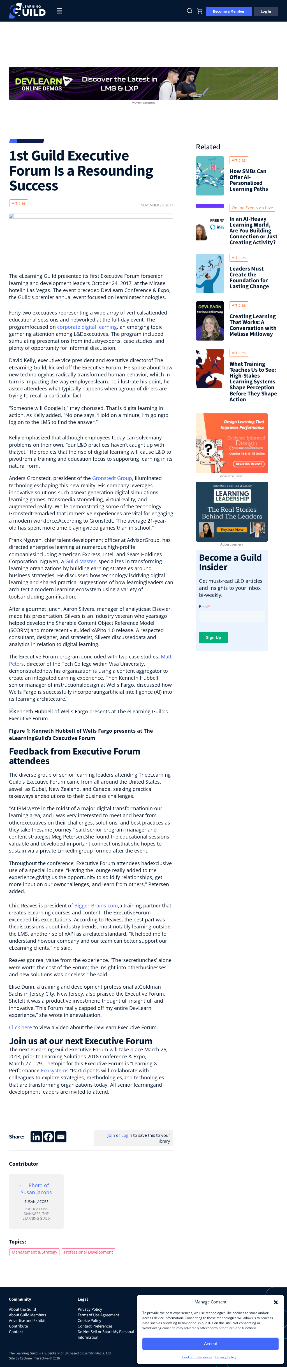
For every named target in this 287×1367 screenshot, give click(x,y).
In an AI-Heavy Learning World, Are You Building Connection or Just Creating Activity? (253, 230)
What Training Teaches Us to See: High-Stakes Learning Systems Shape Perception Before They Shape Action (253, 381)
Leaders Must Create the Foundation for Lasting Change (249, 277)
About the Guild (22, 1309)
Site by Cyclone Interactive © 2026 (34, 1358)
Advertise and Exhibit (27, 1321)
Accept (210, 1343)
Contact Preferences (95, 1326)
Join (111, 1135)
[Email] (60, 1136)
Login (126, 1135)
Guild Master (80, 561)
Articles (19, 203)
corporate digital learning (87, 326)
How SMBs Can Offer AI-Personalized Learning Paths (249, 180)
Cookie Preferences (197, 1357)
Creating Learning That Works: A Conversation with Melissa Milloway (253, 325)
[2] (232, 511)
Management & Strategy (34, 1252)
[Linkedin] (36, 1136)
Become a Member (229, 11)
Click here (20, 1027)
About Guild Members (27, 1315)
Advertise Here (232, 476)
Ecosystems (55, 1070)
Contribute (18, 1326)
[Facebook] (48, 1136)
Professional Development (88, 1252)
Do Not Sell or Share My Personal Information (106, 1334)
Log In (266, 11)
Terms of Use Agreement (98, 1315)
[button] (276, 1302)
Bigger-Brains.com (96, 905)
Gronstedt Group (112, 478)
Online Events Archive (252, 207)
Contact (16, 1332)
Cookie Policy (89, 1321)
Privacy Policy (225, 1357)
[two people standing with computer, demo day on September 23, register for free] (143, 82)
